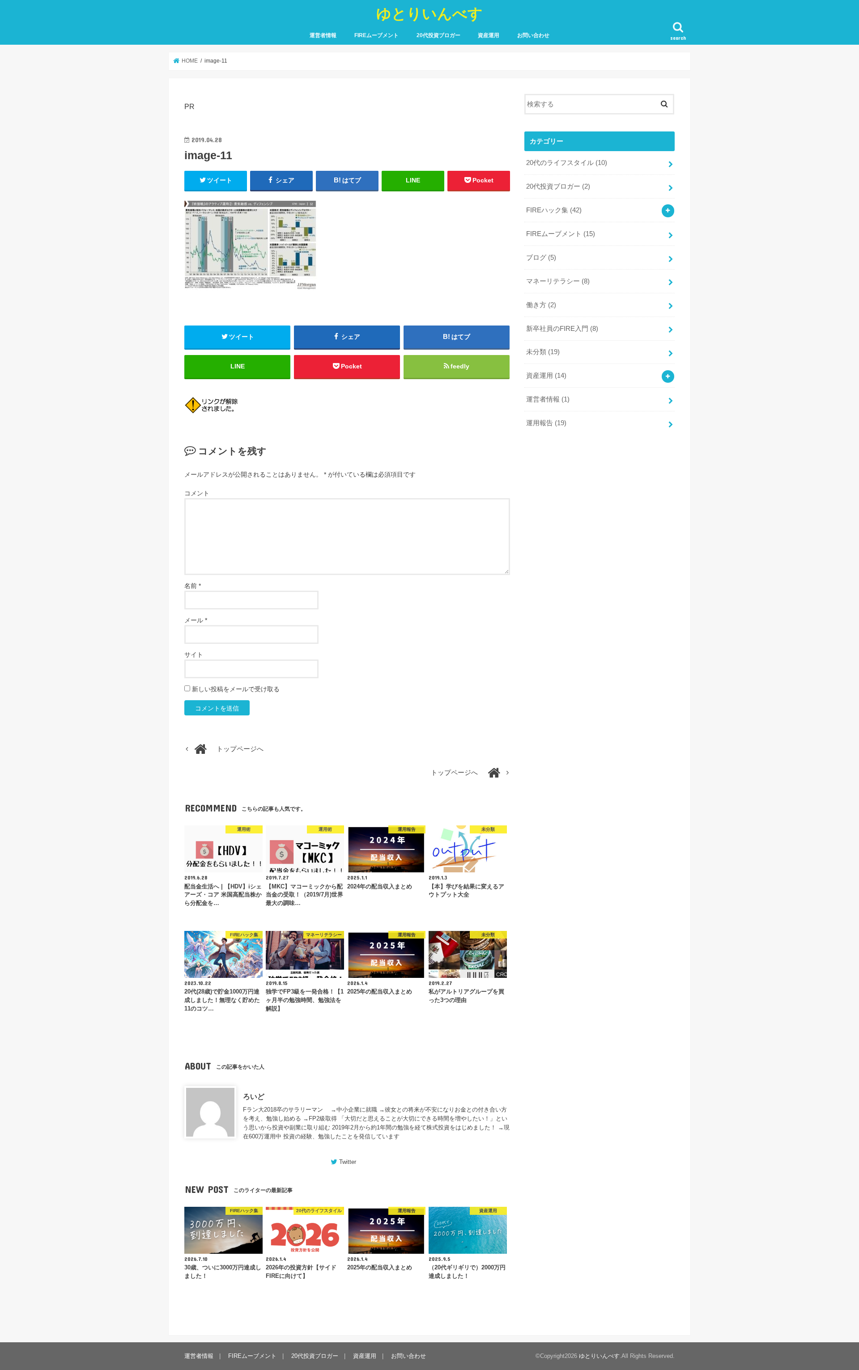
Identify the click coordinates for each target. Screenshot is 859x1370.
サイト (193, 654)
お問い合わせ (533, 35)
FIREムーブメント (376, 35)
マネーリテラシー (558, 281)
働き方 (541, 305)
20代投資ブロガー (438, 35)
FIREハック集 (554, 210)
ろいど (253, 1096)
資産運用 (488, 35)
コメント (196, 493)
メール (195, 620)
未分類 (543, 351)
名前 (192, 585)
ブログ (541, 257)
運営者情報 (323, 35)
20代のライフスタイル (566, 162)
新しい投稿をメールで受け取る (236, 689)
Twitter (347, 1162)
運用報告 (546, 423)
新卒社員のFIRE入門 (562, 328)
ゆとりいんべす (429, 13)
